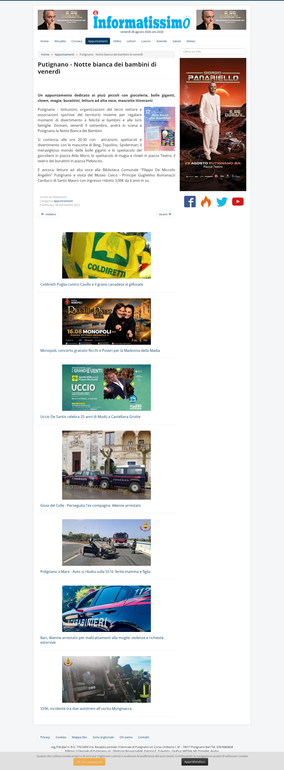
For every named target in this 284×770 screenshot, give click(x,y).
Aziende (161, 41)
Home (44, 41)
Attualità (60, 41)
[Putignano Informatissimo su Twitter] (221, 203)
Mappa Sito (79, 737)
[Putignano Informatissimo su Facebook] (189, 203)
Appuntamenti (97, 41)
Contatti (143, 737)
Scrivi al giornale (103, 737)
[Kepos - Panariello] (213, 124)
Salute (177, 41)
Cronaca (76, 41)
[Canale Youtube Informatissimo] (237, 203)
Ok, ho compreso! (89, 762)
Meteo (191, 41)
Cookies (61, 737)
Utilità (117, 41)
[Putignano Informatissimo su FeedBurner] (205, 203)
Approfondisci (194, 762)
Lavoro (146, 41)
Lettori (131, 41)
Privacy (45, 737)
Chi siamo (126, 737)
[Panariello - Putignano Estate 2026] (63, 19)
